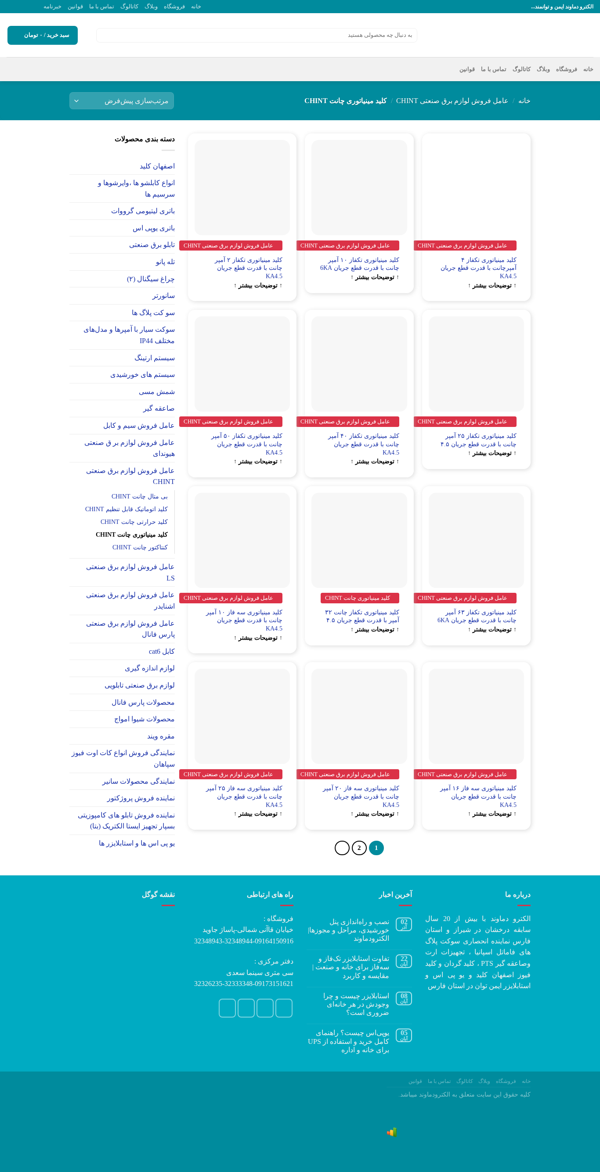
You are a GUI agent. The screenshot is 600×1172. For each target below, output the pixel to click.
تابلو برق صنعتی (152, 244)
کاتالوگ (129, 7)
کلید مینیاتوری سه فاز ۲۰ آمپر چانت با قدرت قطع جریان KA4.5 (361, 796)
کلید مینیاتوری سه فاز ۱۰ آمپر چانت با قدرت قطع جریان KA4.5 (244, 620)
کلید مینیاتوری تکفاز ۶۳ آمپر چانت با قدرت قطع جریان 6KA (477, 616)
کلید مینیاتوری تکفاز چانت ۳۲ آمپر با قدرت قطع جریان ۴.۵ (362, 616)
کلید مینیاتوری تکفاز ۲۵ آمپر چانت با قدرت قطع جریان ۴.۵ (479, 440)
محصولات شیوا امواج (144, 719)
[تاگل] (72, 166)
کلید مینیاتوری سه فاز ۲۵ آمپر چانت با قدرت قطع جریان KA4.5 (244, 796)
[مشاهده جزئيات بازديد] (392, 1131)
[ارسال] (104, 35)
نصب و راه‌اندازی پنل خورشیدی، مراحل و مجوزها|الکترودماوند (348, 930)
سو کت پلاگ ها (153, 312)
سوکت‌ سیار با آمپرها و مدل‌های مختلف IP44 (129, 335)
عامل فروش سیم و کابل (139, 425)
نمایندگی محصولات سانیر (138, 781)
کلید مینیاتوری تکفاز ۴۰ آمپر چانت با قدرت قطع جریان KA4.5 (363, 443)
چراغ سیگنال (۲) (151, 279)
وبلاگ (151, 7)
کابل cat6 (162, 651)
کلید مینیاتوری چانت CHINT (132, 534)
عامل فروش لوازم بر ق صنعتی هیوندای (129, 448)
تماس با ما (101, 7)
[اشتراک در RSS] (11, 7)
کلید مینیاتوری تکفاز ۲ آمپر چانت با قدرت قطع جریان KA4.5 (248, 268)
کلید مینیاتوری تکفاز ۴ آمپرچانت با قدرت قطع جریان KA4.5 (479, 268)
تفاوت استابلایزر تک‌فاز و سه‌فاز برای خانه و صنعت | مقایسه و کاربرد (350, 967)
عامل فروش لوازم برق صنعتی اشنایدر (130, 600)
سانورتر (163, 295)
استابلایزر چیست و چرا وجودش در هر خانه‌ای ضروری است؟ (356, 1004)
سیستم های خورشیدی (142, 374)
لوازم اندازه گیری (150, 668)
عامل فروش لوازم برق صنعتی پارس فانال (130, 629)
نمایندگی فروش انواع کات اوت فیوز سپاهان (123, 758)
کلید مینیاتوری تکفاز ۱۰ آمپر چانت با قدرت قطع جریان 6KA (359, 264)
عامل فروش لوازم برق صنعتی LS (130, 572)
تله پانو (165, 261)
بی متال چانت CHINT (140, 496)
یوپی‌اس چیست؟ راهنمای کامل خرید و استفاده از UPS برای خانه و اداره (348, 1041)
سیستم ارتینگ (154, 358)
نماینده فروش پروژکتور (141, 798)
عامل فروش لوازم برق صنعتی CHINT (452, 100)
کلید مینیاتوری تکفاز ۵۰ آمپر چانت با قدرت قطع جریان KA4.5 (246, 443)
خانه (196, 7)
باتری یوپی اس (154, 228)
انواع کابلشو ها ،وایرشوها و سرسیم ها (136, 188)
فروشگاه (174, 7)
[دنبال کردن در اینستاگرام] (36, 7)
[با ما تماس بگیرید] (19, 7)
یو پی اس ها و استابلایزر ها (137, 843)
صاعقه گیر (159, 408)
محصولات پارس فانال (143, 702)
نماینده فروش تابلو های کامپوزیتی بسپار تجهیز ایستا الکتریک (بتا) (126, 820)
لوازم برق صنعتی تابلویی (140, 685)
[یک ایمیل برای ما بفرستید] (27, 7)
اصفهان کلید (157, 166)
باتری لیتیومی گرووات (143, 211)
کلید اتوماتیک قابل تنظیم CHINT (126, 509)
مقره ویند (161, 736)
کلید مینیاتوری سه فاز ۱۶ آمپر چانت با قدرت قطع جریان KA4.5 (478, 796)
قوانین (75, 7)
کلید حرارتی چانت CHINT (134, 521)
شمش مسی (157, 391)
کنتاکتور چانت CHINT (140, 547)
